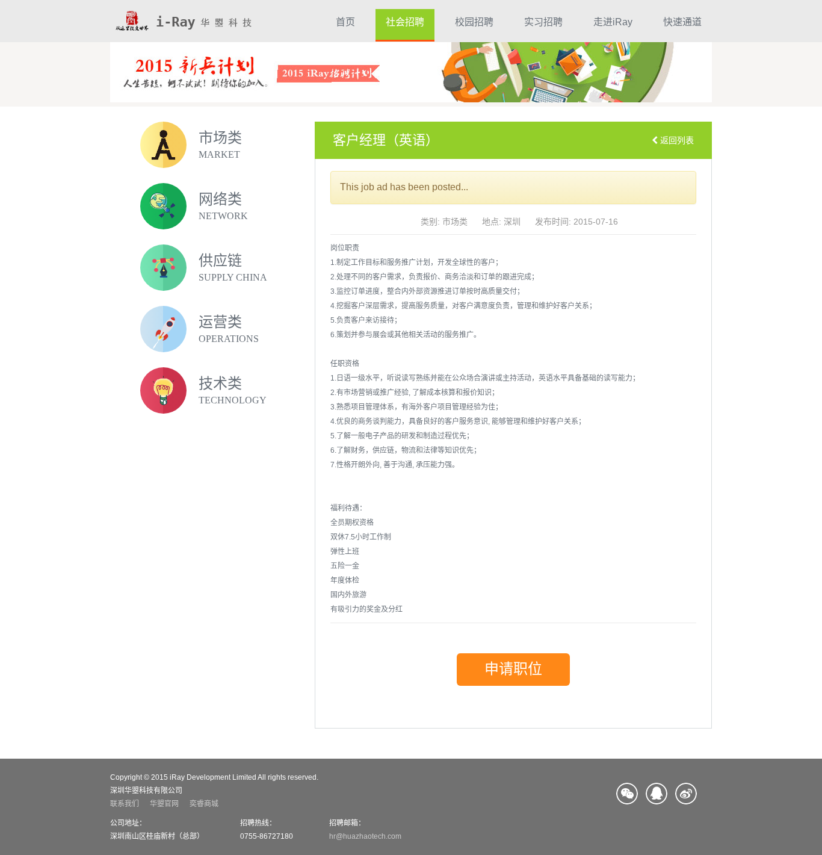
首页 (345, 22)
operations (229, 339)
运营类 (220, 322)
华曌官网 (164, 804)
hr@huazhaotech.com (365, 836)
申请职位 (513, 669)
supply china (233, 277)
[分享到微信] (627, 793)
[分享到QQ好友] (656, 793)
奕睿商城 (204, 804)
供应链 (220, 261)
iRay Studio (182, 21)
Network (223, 216)
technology (233, 400)
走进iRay (612, 22)
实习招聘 (543, 22)
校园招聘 (474, 22)
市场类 (220, 138)
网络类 (220, 199)
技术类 (220, 383)
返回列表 (676, 140)
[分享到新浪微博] (686, 793)
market (219, 154)
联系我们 (124, 804)
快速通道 (682, 22)
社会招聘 (405, 22)
